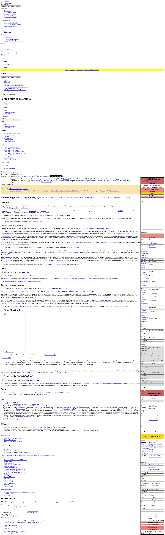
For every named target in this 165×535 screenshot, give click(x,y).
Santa (152, 193)
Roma (84, 278)
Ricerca (3, 54)
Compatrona (152, 464)
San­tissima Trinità (79, 251)
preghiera (66, 252)
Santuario (143, 455)
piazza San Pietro (76, 278)
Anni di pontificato (153, 420)
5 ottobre (151, 247)
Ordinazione (144, 270)
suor (27, 300)
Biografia (15, 404)
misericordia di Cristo (40, 252)
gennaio (21, 291)
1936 (17, 419)
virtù (53, 276)
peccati (121, 383)
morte (146, 239)
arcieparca (143, 294)
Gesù (117, 179)
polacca (79, 197)
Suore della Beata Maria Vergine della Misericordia (65, 191)
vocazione (43, 211)
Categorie (3, 457)
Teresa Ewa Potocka (70, 407)
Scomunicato (144, 369)
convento (31, 215)
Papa (27, 199)
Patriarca (143, 315)
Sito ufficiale (7, 452)
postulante (70, 233)
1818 (137, 407)
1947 (26, 291)
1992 (48, 278)
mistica (61, 262)
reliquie (7, 281)
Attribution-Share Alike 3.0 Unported (32, 522)
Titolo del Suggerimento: (7, 505)
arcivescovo (144, 290)
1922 (118, 409)
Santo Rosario (56, 291)
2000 (155, 447)
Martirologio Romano (15, 189)
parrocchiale (15, 208)
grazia (60, 218)
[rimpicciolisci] (8, 176)
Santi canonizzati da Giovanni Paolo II (14, 472)
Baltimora (67, 288)
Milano (48, 429)
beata (65, 301)
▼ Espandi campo (32, 512)
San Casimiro (24, 208)
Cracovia (151, 245)
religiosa (75, 197)
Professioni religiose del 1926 (12, 464)
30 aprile (151, 447)
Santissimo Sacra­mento (77, 242)
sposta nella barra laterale (7, 6)
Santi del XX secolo (9, 477)
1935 (18, 383)
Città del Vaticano (50, 393)
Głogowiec (151, 242)
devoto (22, 300)
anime (92, 180)
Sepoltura (143, 249)
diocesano (76, 291)
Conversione (144, 251)
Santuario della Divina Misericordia (26, 281)
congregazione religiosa (36, 228)
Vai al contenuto (5, 1)
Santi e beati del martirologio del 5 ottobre (15, 460)
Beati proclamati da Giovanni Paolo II (14, 469)
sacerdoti (13, 301)
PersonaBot (7, 495)
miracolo (4, 288)
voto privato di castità (9, 237)
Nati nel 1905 (8, 480)
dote (128, 233)
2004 (56, 393)
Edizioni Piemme (24, 416)
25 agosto (151, 243)
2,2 (9, 404)
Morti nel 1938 (8, 484)
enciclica (22, 371)
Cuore (56, 180)
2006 (34, 394)
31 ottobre (12, 419)
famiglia (4, 211)
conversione (105, 383)
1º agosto (112, 236)
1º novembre (36, 407)
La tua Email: (4, 516)
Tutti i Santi (7, 474)
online (19, 402)
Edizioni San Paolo (40, 429)
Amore (13, 179)
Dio (93, 383)
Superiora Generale (6, 233)
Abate (147, 278)
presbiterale (144, 272)
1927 (109, 410)
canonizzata (21, 199)
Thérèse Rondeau (20, 409)
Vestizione (143, 259)
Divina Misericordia (46, 182)
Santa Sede (67, 409)
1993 (155, 444)
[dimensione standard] (19, 176)
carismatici (19, 301)
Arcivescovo (144, 312)
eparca (142, 301)
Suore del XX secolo (9, 466)
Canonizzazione (145, 448)
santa (107, 278)
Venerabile (143, 442)
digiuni (86, 260)
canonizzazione (19, 288)
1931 (9, 358)
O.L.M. (156, 181)
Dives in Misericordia (31, 371)
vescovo (143, 286)
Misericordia (66, 179)
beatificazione (25, 278)
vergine (46, 191)
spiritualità (15, 242)
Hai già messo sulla (82, 70)
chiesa (10, 208)
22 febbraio (5, 358)
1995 (4, 294)
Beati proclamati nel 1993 (11, 467)
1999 (46, 306)
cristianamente (32, 211)
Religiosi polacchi (9, 461)
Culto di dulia (25, 272)
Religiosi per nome (9, 463)
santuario (71, 291)
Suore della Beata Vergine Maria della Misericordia (96, 228)
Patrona (143, 464)
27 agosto (112, 206)
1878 (73, 409)
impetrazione (110, 242)
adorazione (103, 242)
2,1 (8, 404)
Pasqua (65, 372)
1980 (55, 371)
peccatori (36, 180)
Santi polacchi (8, 475)
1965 (5, 276)
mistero (103, 191)
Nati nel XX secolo (9, 483)
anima (13, 385)
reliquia (56, 301)
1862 (44, 407)
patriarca (143, 297)
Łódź (11, 212)
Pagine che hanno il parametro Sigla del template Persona (19, 492)
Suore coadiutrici (55, 413)
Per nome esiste (8, 493)
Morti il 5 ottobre (8, 486)
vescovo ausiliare (77, 276)
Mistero (28, 244)
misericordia (87, 383)
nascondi (18, 6)
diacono (143, 268)
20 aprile (151, 264)
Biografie (6, 478)
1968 (4, 278)
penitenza (76, 252)
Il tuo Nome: (4, 514)
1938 (155, 247)
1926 (155, 264)
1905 (155, 243)
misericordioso (5, 199)
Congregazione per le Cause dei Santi (24, 306)
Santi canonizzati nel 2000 (11, 470)
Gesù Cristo (60, 242)
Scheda (148, 524)
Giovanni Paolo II (34, 199)
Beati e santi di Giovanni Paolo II (31, 404)
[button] (1, 3)
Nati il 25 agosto (8, 481)
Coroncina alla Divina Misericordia (31, 380)
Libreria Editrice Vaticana (37, 393)
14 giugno (98, 294)
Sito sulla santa (8, 449)
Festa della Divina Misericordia (26, 372)
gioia (48, 180)
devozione (75, 371)
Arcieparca (143, 319)
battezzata (152, 191)
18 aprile (151, 444)
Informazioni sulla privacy (11, 525)
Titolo (152, 234)
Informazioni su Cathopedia (11, 527)
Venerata (143, 440)
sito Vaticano (15, 450)
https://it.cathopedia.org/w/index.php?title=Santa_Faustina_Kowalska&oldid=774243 (30, 455)
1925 (118, 236)
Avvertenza (7, 528)
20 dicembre (41, 306)
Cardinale (144, 322)
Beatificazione (144, 444)
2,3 (11, 404)
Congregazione (8, 257)
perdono (114, 383)
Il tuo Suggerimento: (6, 512)
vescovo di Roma (153, 395)
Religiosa (152, 183)
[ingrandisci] (30, 176)
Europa (158, 464)
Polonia (18, 191)
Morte (142, 246)
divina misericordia (114, 191)
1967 (10, 276)
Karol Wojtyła (93, 276)
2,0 (6, 404)
